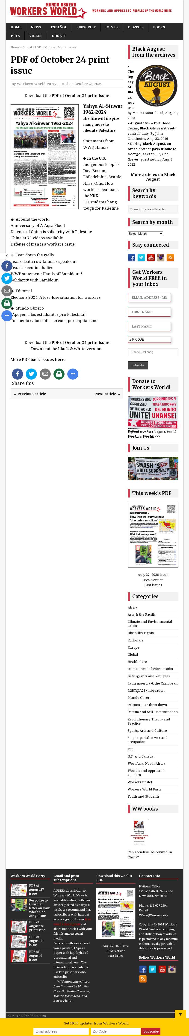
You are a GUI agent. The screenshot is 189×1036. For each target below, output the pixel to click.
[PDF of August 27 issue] (19, 894)
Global (133, 654)
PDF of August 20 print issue (37, 926)
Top (130, 749)
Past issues (153, 585)
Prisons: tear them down (147, 704)
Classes (136, 27)
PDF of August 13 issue (36, 941)
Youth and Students (143, 796)
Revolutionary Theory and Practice (149, 721)
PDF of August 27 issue (36, 890)
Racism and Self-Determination (153, 712)
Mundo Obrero (139, 697)
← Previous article (29, 393)
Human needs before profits (150, 669)
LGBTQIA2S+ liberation (146, 690)
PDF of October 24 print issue (80, 95)
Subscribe (86, 27)
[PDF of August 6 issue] (19, 960)
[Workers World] (94, 11)
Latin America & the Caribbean (153, 683)
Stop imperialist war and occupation (148, 739)
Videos (35, 36)
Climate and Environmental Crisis (150, 623)
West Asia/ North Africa (146, 763)
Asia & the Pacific (142, 614)
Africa (132, 607)
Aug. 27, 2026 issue (153, 574)
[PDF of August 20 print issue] (19, 930)
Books (159, 27)
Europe (133, 647)
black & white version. (80, 348)
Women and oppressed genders (146, 772)
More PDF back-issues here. (38, 359)
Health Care (137, 661)
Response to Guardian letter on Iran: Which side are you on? (39, 908)
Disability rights (141, 633)
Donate (59, 36)
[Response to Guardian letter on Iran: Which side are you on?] (19, 908)
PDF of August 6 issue (35, 956)
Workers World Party (36, 83)
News (36, 27)
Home (16, 27)
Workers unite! (140, 782)
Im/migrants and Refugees (149, 676)
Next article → (108, 393)
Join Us (111, 27)
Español (59, 27)
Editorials (135, 640)
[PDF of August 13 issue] (19, 945)
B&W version (153, 580)
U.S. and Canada (141, 756)
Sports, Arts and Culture (147, 730)
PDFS (15, 36)
